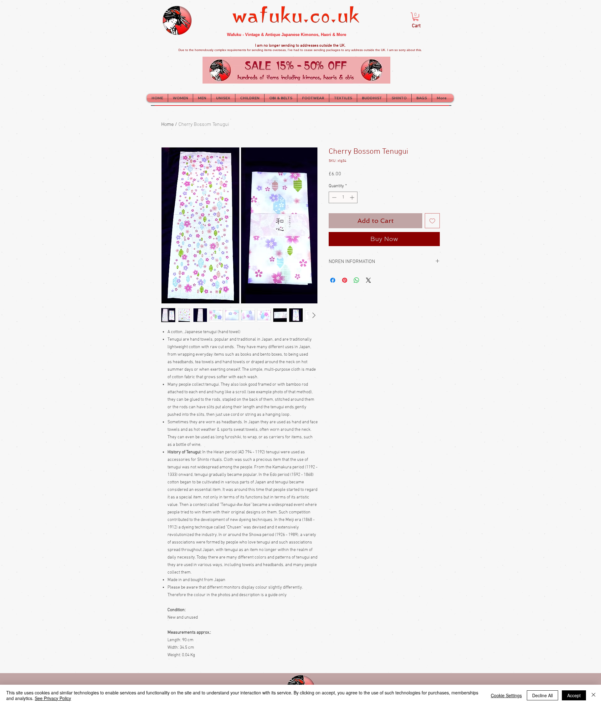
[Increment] (353, 197)
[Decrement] (333, 197)
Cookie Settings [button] (506, 695)
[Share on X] (368, 280)
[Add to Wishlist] (432, 220)
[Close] (593, 695)
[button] (416, 17)
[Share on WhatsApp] (356, 280)
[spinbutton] (343, 197)
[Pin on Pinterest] (344, 280)
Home (167, 124)
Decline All (542, 695)
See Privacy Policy (53, 698)
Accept (574, 695)
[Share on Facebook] (332, 280)
